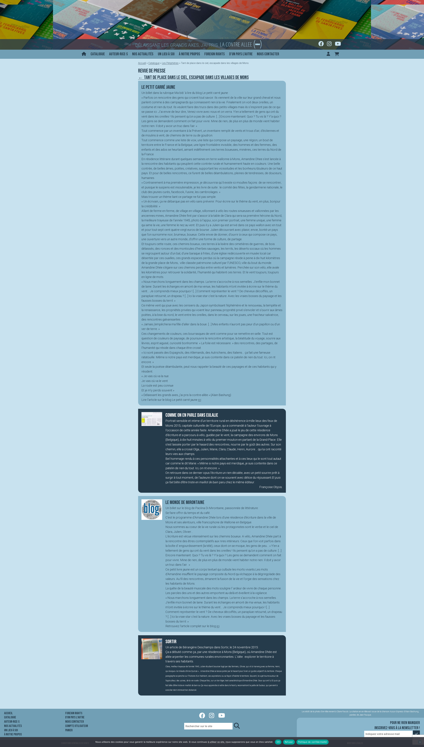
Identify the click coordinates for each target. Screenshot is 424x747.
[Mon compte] (328, 54)
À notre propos (189, 54)
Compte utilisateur (76, 726)
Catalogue (98, 54)
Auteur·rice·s (118, 54)
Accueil (142, 63)
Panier (69, 730)
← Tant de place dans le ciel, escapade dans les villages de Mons (193, 77)
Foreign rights (214, 54)
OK (278, 742)
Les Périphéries (170, 63)
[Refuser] (420, 742)
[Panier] (336, 54)
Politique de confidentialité (312, 742)
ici (199, 399)
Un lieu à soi (166, 54)
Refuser (289, 742)
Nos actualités (142, 54)
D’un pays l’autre (241, 54)
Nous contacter (268, 54)
